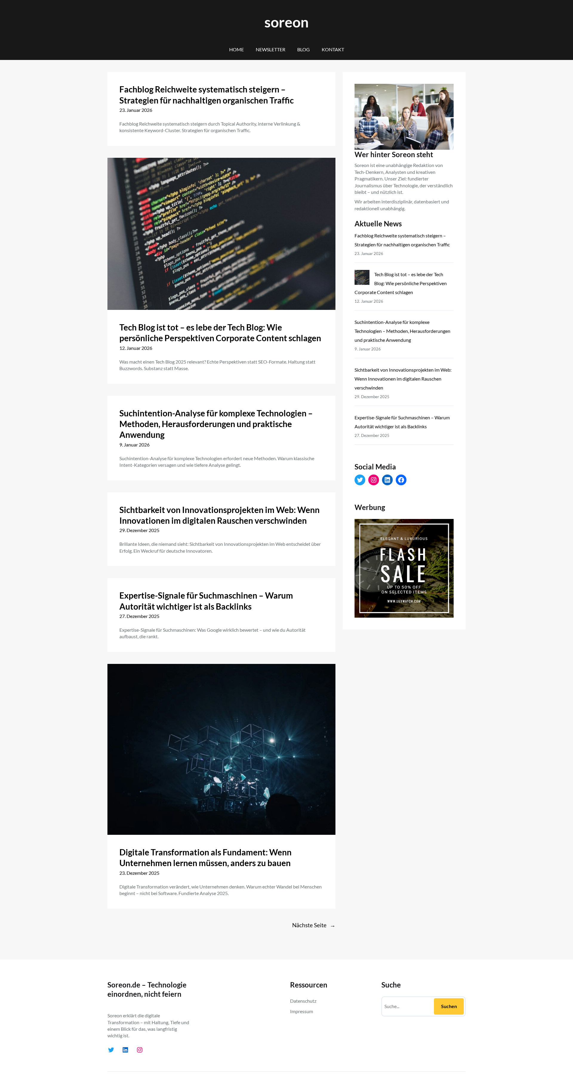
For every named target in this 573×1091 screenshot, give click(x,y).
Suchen (449, 1006)
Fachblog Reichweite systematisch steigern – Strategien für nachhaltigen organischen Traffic (206, 94)
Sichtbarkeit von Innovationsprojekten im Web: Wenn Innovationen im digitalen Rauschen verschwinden (219, 515)
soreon (286, 21)
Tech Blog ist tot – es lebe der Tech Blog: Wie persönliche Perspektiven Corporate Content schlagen (220, 332)
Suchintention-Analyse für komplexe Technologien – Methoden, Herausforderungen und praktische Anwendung (216, 424)
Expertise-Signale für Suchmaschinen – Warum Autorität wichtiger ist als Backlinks (206, 600)
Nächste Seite (313, 925)
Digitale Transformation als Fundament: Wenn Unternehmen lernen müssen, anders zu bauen (205, 857)
